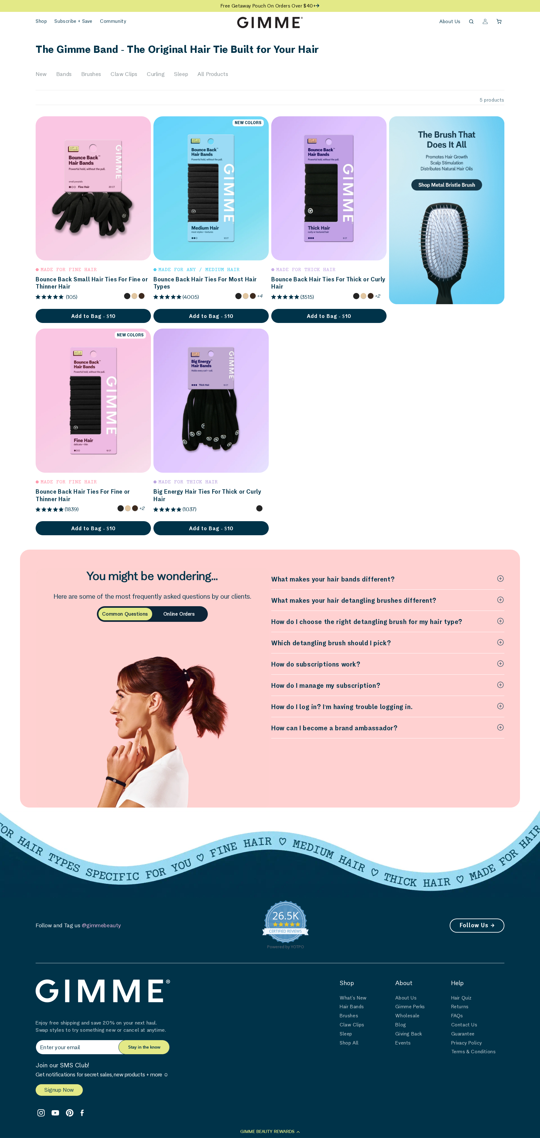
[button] (41, 21)
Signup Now (59, 1090)
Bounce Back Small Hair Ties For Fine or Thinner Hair (92, 283)
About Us (450, 21)
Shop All (349, 1042)
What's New (353, 997)
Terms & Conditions (473, 1051)
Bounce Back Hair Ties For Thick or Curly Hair (328, 283)
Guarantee (463, 1033)
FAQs (457, 1015)
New (41, 74)
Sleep (181, 74)
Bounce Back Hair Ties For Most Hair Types (205, 283)
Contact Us (464, 1024)
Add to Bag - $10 (93, 316)
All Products (213, 74)
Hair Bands (352, 1006)
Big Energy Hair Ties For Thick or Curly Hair (207, 495)
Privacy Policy (466, 1042)
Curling (156, 74)
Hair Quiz (461, 997)
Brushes (91, 74)
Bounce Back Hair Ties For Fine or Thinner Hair (83, 495)
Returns (460, 1006)
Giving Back (408, 1033)
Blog (400, 1024)
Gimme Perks (410, 1006)
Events (403, 1042)
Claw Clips (124, 74)
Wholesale (407, 1015)
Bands (64, 74)
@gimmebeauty (101, 925)
